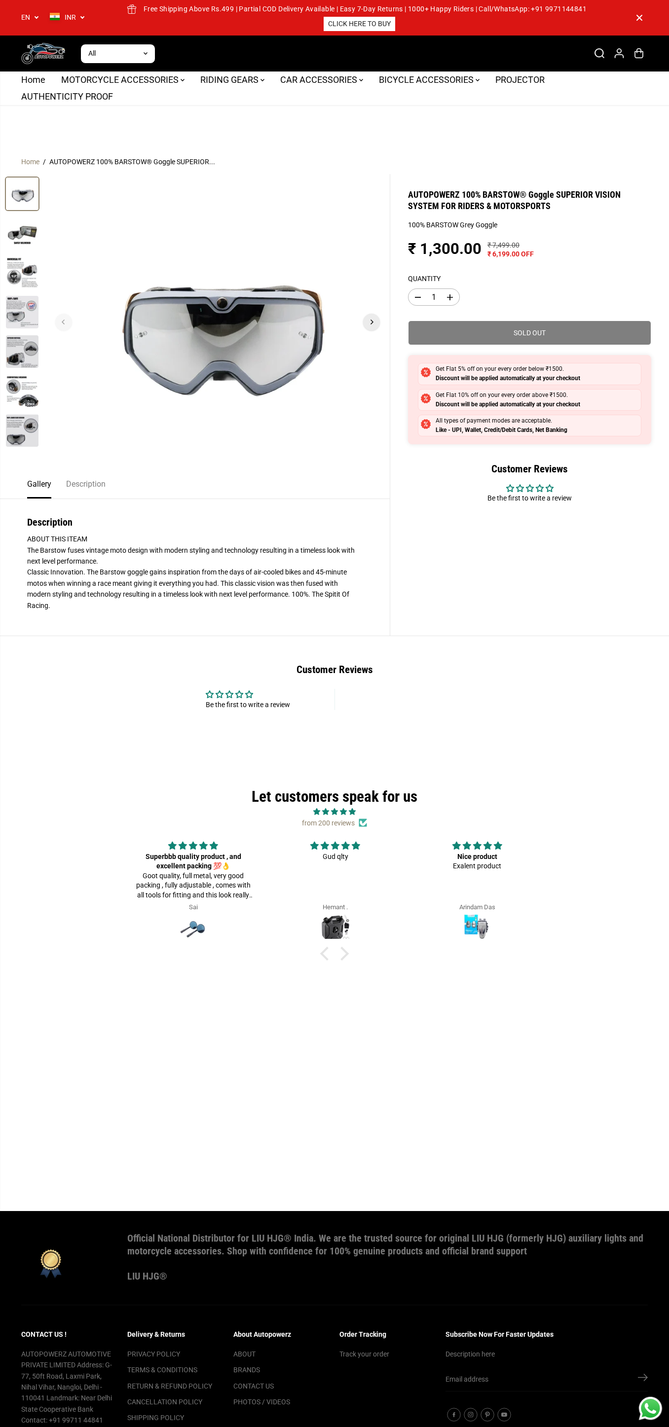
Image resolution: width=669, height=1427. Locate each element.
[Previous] (63, 322)
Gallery (39, 484)
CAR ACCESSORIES (319, 79)
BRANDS (246, 1370)
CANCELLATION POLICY (164, 1402)
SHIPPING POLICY (155, 1418)
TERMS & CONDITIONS (162, 1370)
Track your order (364, 1354)
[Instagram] (470, 1414)
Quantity (424, 279)
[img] (334, 811)
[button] (327, 954)
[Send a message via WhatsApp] (650, 1408)
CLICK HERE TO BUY (359, 24)
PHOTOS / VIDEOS (261, 1402)
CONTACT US (253, 1386)
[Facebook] (454, 1414)
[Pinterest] (487, 1414)
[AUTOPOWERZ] (43, 53)
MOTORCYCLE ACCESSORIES (121, 79)
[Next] (371, 322)
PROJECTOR (520, 79)
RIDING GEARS (230, 79)
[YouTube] (504, 1414)
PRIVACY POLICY (153, 1354)
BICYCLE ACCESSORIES (427, 79)
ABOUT (244, 1354)
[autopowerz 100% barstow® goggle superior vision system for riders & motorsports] (217, 322)
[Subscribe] (643, 1379)
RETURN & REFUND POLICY (169, 1386)
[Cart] (639, 53)
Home (33, 79)
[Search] (599, 53)
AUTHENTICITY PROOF (67, 96)
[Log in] (619, 53)
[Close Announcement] (639, 17)
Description (86, 484)
